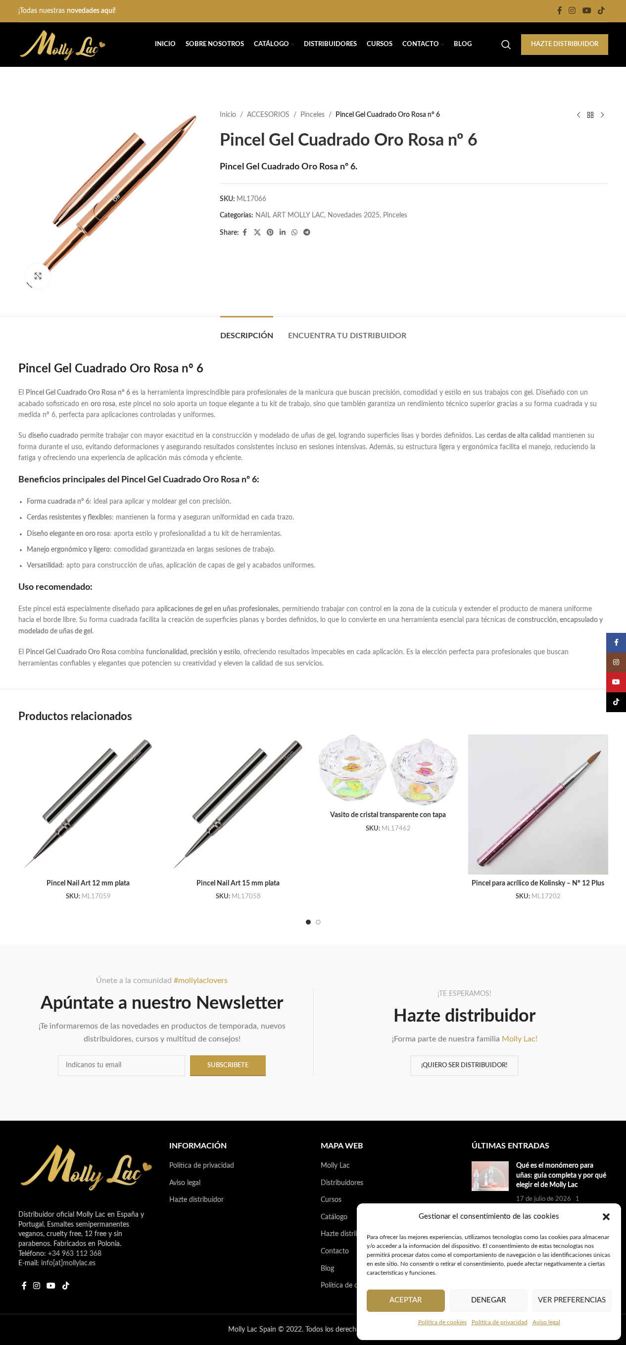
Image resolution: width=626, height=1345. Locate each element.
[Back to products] (590, 115)
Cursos (331, 1199)
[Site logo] (62, 44)
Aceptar (405, 1300)
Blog (327, 1268)
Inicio (228, 114)
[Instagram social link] (572, 10)
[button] (606, 1217)
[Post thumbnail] (490, 1187)
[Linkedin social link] (283, 233)
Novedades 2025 (354, 215)
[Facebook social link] (560, 10)
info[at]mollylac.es (68, 1263)
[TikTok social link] (601, 10)
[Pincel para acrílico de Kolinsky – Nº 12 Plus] (538, 804)
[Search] (506, 44)
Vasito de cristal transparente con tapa (388, 815)
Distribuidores (342, 1183)
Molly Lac (335, 1165)
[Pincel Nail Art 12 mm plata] (88, 804)
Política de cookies (442, 1322)
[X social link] (257, 233)
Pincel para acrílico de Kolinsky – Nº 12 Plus (538, 883)
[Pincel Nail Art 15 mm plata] (238, 804)
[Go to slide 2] (318, 922)
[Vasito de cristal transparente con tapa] (388, 770)
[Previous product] (578, 115)
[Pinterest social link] (270, 233)
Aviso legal (546, 1322)
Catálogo (334, 1217)
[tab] (246, 331)
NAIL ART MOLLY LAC (289, 215)
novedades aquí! (91, 10)
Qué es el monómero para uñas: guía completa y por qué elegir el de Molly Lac (561, 1175)
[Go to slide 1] (308, 922)
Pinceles (312, 114)
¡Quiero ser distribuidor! (464, 1065)
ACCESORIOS (268, 114)
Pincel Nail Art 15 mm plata (238, 883)
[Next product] (602, 115)
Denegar (488, 1300)
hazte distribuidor (564, 44)
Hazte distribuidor (196, 1199)
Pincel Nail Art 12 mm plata (88, 883)
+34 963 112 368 (74, 1253)
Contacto (335, 1251)
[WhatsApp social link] (294, 233)
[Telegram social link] (306, 233)
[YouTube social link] (586, 10)
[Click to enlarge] (38, 275)
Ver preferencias (572, 1300)
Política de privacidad (500, 1322)
